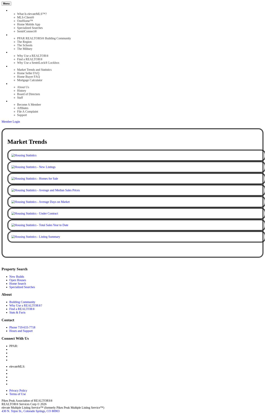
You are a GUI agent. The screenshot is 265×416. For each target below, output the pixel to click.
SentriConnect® (27, 31)
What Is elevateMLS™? (32, 14)
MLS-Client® (25, 17)
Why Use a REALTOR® (32, 55)
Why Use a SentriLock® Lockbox (38, 62)
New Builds (16, 276)
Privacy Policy (18, 390)
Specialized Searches (30, 27)
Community (16, 34)
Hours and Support (21, 330)
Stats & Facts (17, 312)
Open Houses (17, 280)
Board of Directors (28, 94)
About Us (23, 87)
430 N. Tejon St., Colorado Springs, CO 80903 (31, 411)
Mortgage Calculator (29, 80)
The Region (24, 41)
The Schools (24, 45)
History (21, 90)
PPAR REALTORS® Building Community (44, 38)
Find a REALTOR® (29, 59)
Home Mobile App (28, 24)
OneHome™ (25, 20)
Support (22, 115)
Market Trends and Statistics (34, 69)
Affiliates (22, 108)
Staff (20, 97)
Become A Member (29, 104)
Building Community (22, 302)
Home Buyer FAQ (28, 76)
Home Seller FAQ (28, 73)
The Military (24, 48)
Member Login (11, 121)
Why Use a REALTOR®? (25, 305)
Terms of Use (17, 394)
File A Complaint (27, 111)
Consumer (15, 66)
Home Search (17, 283)
